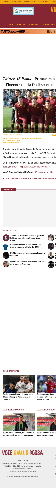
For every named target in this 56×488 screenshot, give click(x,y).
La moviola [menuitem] (34, 24)
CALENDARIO (43, 2)
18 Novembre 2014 (44, 172)
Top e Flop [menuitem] (21, 24)
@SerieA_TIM (15, 167)
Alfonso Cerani (11, 140)
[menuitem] (3, 24)
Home (6, 2)
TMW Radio (16, 2)
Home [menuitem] (10, 24)
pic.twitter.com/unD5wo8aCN (36, 167)
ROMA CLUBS (29, 2)
